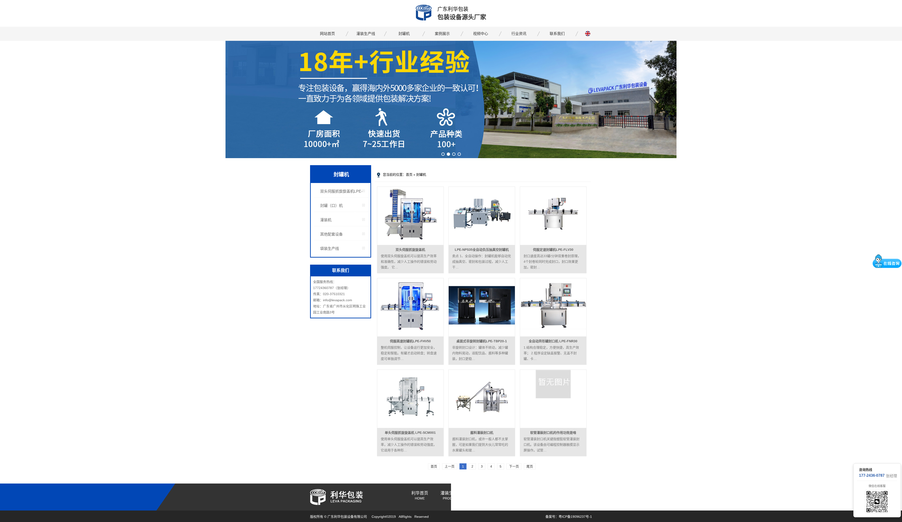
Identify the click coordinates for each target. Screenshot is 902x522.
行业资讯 (518, 34)
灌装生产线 (365, 34)
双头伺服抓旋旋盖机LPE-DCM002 (341, 193)
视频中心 (480, 34)
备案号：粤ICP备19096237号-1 (568, 516)
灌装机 (325, 220)
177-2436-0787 (872, 475)
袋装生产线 (329, 249)
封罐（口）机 (331, 206)
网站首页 (327, 34)
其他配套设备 (331, 234)
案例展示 (442, 34)
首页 (409, 174)
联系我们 (557, 34)
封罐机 (404, 34)
